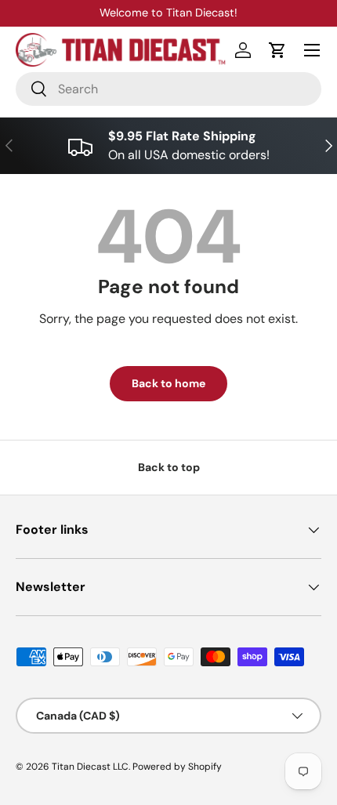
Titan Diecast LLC (90, 766)
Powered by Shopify (177, 766)
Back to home (168, 383)
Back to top (169, 467)
